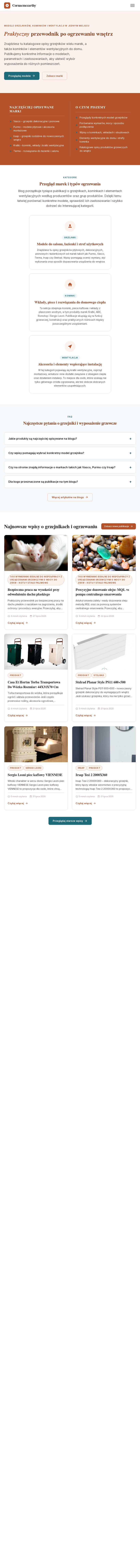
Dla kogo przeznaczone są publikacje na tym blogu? (43, 481)
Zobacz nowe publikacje (116, 526)
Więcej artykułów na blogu (68, 497)
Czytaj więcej (16, 622)
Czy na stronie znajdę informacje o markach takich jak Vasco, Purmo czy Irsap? (61, 467)
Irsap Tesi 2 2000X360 (91, 774)
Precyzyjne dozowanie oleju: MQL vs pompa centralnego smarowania (102, 592)
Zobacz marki (54, 75)
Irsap (81, 768)
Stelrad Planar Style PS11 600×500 (100, 682)
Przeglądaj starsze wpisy (68, 820)
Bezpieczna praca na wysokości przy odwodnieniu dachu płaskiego (33, 592)
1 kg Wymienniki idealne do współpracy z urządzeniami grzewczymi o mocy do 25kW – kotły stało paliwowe (36, 579)
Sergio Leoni (33, 768)
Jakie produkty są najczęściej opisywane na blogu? (42, 438)
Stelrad (99, 675)
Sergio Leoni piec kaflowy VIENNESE (35, 774)
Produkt (15, 675)
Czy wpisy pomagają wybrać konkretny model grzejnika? (46, 453)
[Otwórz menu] (132, 5)
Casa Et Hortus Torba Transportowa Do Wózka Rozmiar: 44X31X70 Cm (34, 684)
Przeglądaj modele (19, 75)
